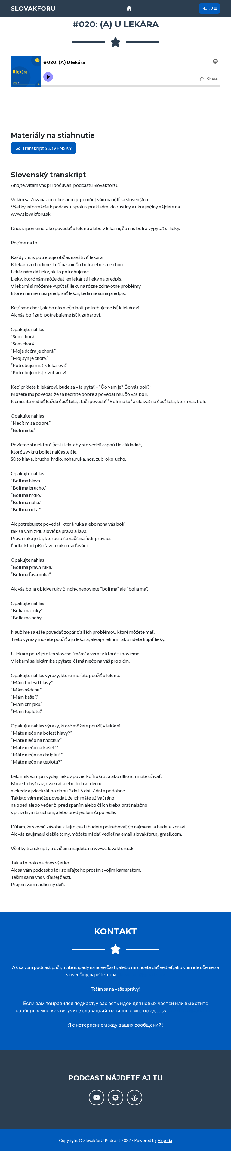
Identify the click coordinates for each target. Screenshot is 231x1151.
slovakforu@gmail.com (141, 974)
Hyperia (165, 1140)
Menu (208, 8)
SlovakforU (33, 8)
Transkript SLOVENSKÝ (46, 148)
